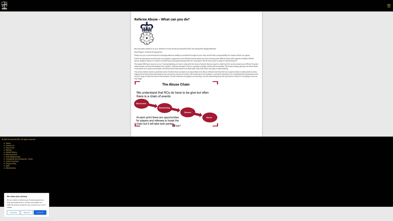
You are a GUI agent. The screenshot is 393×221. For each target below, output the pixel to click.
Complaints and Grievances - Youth (19, 159)
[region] (26, 205)
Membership (11, 168)
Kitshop (9, 150)
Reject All (27, 212)
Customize (13, 212)
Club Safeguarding (13, 157)
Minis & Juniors (11, 154)
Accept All (40, 212)
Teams (8, 143)
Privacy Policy (11, 163)
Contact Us (10, 145)
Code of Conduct (12, 161)
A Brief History (11, 152)
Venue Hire (10, 148)
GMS (7, 166)
